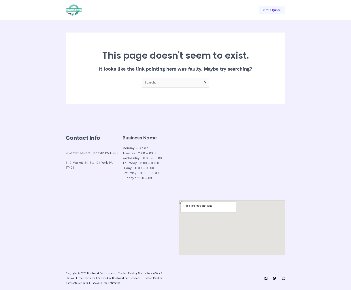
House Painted (173, 10)
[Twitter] (274, 278)
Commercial (131, 10)
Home (111, 10)
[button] (272, 10)
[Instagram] (283, 278)
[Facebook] (266, 278)
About (151, 10)
